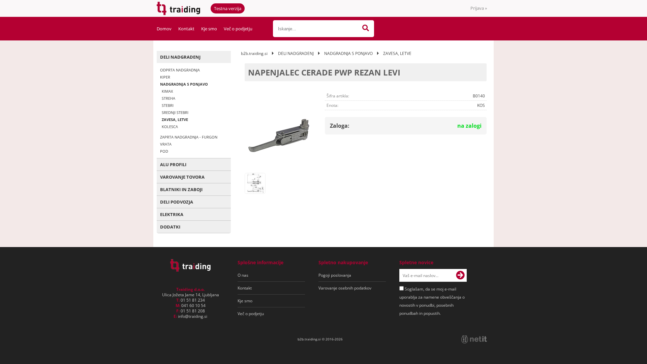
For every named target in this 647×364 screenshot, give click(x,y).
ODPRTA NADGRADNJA (180, 69)
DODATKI (170, 227)
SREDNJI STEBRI (175, 112)
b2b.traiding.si (254, 53)
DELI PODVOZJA (176, 202)
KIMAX (167, 91)
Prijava (478, 8)
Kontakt (186, 29)
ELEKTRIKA (171, 214)
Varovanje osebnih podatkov (344, 288)
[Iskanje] (365, 28)
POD (164, 151)
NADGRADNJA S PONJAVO (184, 84)
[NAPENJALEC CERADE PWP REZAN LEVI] (279, 135)
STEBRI (168, 105)
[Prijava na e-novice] (460, 275)
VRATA (166, 144)
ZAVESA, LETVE (175, 119)
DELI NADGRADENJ (180, 57)
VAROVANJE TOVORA (182, 177)
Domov (164, 29)
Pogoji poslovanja (334, 275)
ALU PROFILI (173, 164)
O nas (243, 275)
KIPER (165, 77)
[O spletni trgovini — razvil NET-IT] (474, 339)
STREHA (168, 98)
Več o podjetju (238, 29)
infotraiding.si (192, 316)
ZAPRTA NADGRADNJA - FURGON (188, 137)
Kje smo (209, 29)
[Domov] (190, 269)
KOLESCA (170, 126)
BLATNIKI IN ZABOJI (181, 189)
